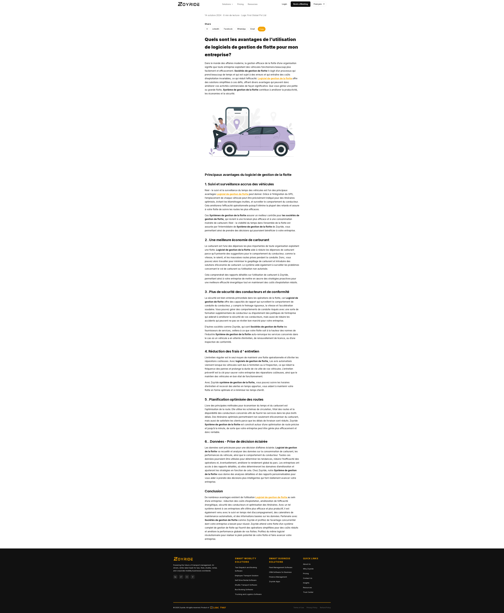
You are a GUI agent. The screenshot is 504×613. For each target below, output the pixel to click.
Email (252, 29)
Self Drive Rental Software (245, 580)
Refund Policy (325, 608)
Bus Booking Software (244, 589)
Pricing (240, 4)
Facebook (228, 29)
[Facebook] (193, 577)
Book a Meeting (300, 4)
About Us (307, 564)
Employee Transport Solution (246, 575)
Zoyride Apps (274, 581)
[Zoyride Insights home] (183, 559)
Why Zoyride (308, 569)
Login (284, 4)
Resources (253, 4)
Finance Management (278, 577)
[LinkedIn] (175, 577)
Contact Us (307, 578)
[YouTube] (187, 577)
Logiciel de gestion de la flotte (275, 78)
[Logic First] (218, 607)
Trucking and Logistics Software (248, 594)
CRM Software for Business (280, 572)
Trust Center (308, 592)
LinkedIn (215, 29)
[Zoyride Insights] (188, 4)
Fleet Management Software (280, 567)
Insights (306, 583)
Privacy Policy (312, 608)
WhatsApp (241, 29)
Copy (261, 29)
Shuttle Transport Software (246, 585)
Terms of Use (298, 608)
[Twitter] (181, 577)
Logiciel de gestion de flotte (233, 194)
